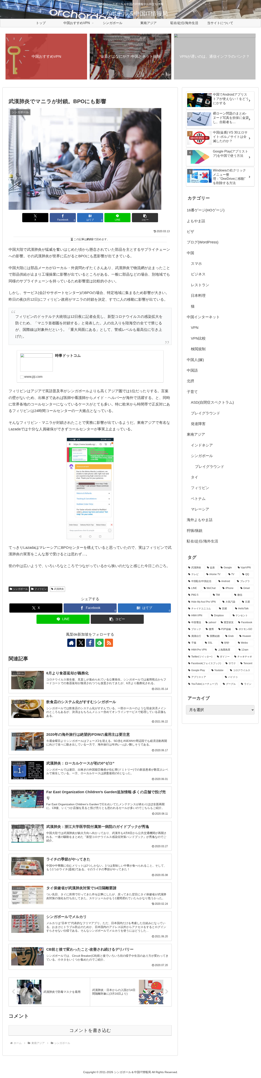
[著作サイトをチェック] (71, 643)
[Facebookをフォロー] (90, 643)
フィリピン (40, 589)
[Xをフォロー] (81, 643)
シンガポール (20, 589)
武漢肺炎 (59, 589)
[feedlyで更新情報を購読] (99, 643)
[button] (145, 217)
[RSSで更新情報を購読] (109, 643)
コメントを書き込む (90, 1030)
